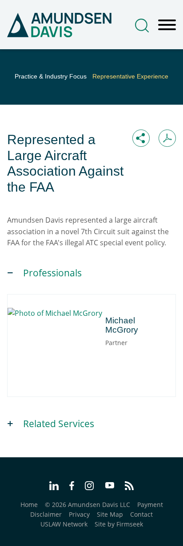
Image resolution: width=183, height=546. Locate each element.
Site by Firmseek (119, 524)
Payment (150, 504)
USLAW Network (64, 524)
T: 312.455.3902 (52, 348)
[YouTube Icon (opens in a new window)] (109, 486)
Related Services (58, 423)
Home (29, 504)
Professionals (52, 273)
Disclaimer (46, 514)
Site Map (110, 514)
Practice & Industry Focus (51, 76)
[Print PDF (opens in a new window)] (167, 138)
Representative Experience (130, 76)
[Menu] (167, 25)
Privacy (79, 514)
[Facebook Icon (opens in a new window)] (72, 487)
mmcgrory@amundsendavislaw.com (82, 358)
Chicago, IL (44, 338)
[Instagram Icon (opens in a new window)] (89, 487)
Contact (141, 514)
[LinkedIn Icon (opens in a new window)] (54, 487)
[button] (141, 138)
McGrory (59, 315)
